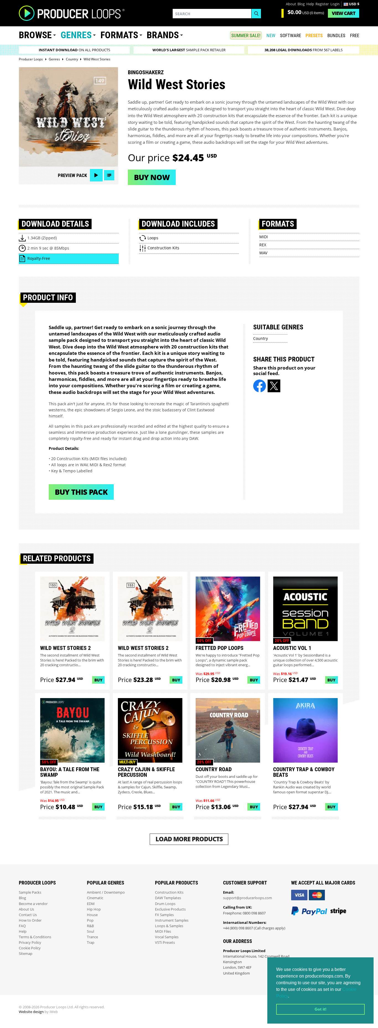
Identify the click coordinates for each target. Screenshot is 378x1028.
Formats (119, 35)
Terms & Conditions (35, 937)
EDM (91, 903)
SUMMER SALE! (245, 35)
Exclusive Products (170, 909)
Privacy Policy (30, 942)
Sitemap (25, 953)
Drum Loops (165, 903)
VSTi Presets (165, 942)
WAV (263, 252)
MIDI (263, 236)
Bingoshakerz (146, 72)
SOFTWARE (290, 35)
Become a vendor (33, 903)
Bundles (336, 35)
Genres (76, 35)
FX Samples (164, 914)
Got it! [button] (321, 1009)
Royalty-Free (38, 258)
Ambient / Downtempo (106, 892)
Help (310, 4)
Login (335, 4)
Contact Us (28, 914)
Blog (301, 4)
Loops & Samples (169, 926)
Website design (31, 1011)
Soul (90, 931)
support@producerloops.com (247, 898)
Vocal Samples (166, 937)
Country (260, 338)
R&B (90, 926)
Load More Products (189, 839)
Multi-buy (127, 762)
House (92, 914)
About (291, 4)
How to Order (30, 920)
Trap (90, 942)
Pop (90, 920)
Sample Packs (30, 892)
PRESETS (314, 35)
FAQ (22, 926)
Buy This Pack (81, 492)
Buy (98, 680)
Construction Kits (169, 892)
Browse (35, 35)
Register (322, 4)
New (270, 35)
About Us (26, 909)
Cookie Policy (30, 948)
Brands (163, 35)
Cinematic (95, 898)
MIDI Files (163, 931)
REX (262, 244)
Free (354, 35)
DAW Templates (168, 898)
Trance (92, 937)
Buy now (152, 177)
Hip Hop (94, 909)
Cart (343, 13)
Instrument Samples (171, 920)
